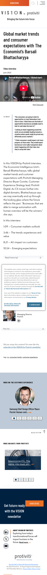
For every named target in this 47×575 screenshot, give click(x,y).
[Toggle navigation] (42, 2)
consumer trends (16, 357)
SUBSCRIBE (34, 503)
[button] (14, 418)
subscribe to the (9, 347)
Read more (24, 542)
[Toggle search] (33, 3)
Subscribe (14, 3)
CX (8, 357)
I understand (34, 305)
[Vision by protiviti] (23, 16)
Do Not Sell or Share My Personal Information (23, 564)
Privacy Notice (31, 297)
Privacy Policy (27, 569)
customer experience (30, 357)
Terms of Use (36, 569)
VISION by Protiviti (28, 347)
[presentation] (6, 461)
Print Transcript (38, 104)
